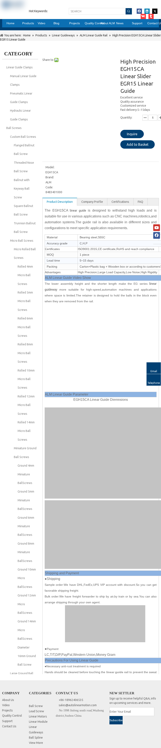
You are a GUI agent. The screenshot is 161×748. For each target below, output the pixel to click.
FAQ (140, 201)
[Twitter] (154, 11)
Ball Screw (36, 706)
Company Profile (92, 201)
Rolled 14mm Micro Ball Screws (26, 431)
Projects (7, 710)
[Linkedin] (147, 11)
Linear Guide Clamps (19, 67)
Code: (49, 187)
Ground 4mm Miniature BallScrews (26, 474)
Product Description (60, 201)
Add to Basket (137, 144)
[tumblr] (151, 16)
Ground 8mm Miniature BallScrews (26, 552)
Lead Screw (36, 711)
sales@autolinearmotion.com (78, 705)
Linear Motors (38, 716)
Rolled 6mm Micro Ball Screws (25, 327)
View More (36, 742)
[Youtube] (156, 227)
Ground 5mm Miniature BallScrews (26, 500)
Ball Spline (36, 737)
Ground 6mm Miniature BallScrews (26, 526)
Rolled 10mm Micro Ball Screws (26, 379)
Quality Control (12, 715)
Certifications (120, 201)
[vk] (143, 16)
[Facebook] (139, 11)
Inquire (132, 134)
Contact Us (9, 726)
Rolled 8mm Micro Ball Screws (25, 353)
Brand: (49, 177)
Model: (50, 167)
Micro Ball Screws (21, 240)
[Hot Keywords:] (129, 11)
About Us (8, 700)
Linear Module (38, 721)
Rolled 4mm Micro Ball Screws (25, 275)
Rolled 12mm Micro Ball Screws (26, 405)
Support (7, 721)
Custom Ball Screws (23, 136)
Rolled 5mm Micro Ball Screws (25, 301)
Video (6, 705)
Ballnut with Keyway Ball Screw (22, 188)
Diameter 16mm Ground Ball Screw (27, 656)
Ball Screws (14, 128)
